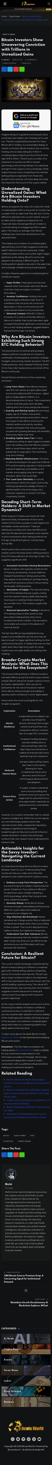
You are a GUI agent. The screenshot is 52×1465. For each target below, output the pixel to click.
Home (4, 16)
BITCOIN (6, 1135)
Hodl (32, 1135)
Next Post (40, 1299)
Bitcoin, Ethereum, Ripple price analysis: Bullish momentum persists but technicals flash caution (27, 1083)
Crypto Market (20, 1135)
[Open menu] (5, 3)
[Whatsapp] (22, 69)
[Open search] (49, 3)
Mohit (7, 60)
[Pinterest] (16, 69)
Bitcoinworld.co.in (24, 1050)
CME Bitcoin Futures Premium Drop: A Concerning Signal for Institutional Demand (23, 1279)
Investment (8, 1141)
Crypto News (14, 16)
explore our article (10, 1037)
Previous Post (14, 1272)
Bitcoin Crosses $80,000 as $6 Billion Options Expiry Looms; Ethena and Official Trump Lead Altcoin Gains (26, 1093)
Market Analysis (24, 1141)
